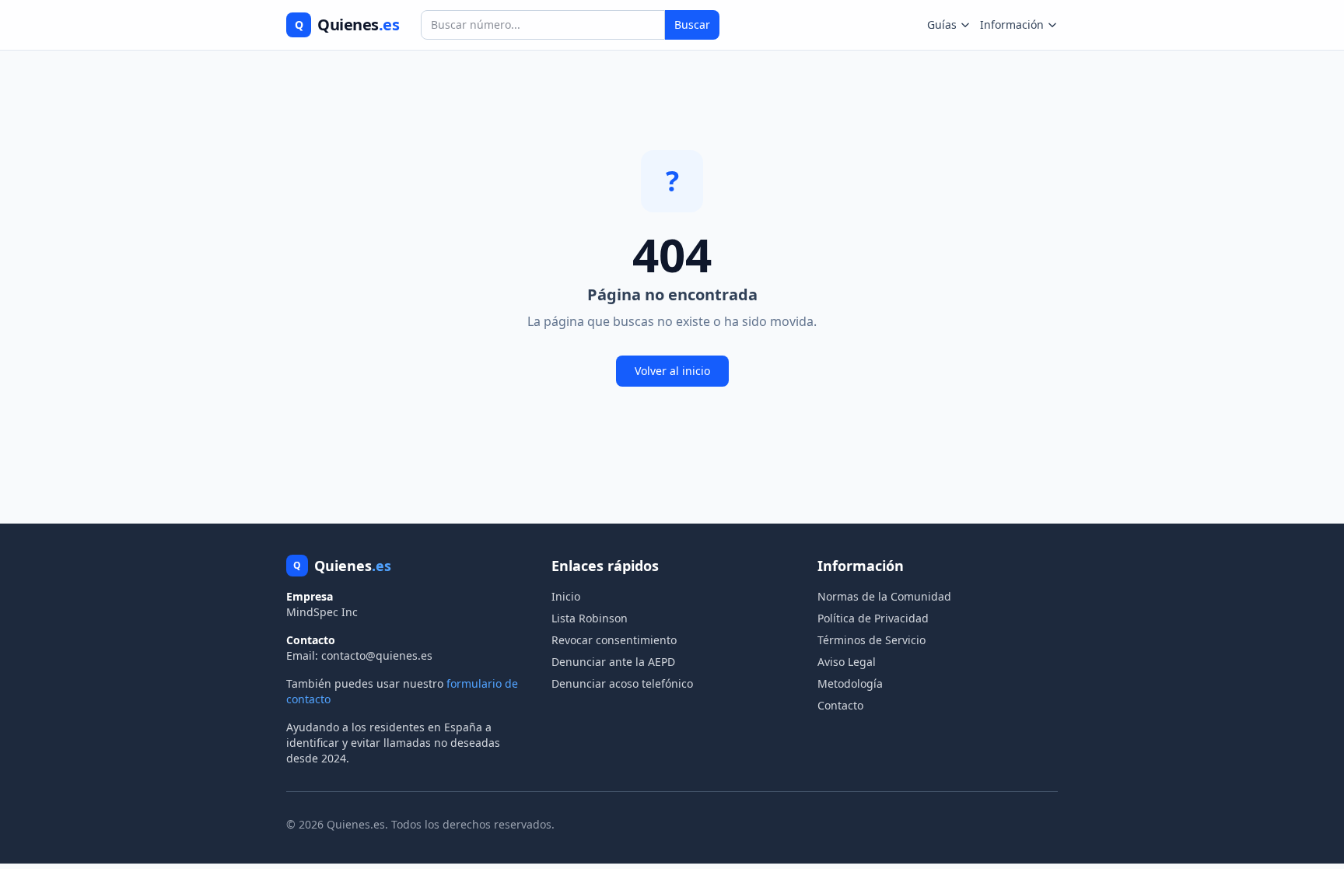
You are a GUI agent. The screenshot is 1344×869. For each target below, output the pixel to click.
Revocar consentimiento (614, 639)
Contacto (840, 705)
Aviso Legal (846, 661)
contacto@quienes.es (376, 655)
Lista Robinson (589, 618)
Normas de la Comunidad (884, 596)
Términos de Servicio (871, 639)
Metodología (850, 683)
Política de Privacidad (873, 618)
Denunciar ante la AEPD (613, 661)
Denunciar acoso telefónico (622, 683)
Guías (942, 24)
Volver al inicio (672, 370)
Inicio (565, 596)
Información (1012, 24)
